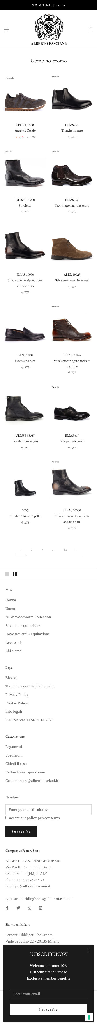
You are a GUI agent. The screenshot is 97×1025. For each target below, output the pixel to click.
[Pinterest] (40, 908)
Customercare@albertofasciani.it (31, 780)
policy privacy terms (43, 818)
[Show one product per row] (7, 574)
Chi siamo (13, 651)
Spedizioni (14, 755)
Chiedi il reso (16, 764)
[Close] (88, 950)
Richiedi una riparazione (25, 772)
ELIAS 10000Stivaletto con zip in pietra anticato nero (72, 516)
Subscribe (48, 1009)
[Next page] (76, 549)
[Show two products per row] (15, 574)
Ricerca (11, 677)
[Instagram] (29, 908)
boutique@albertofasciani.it (27, 886)
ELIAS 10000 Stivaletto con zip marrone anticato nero (25, 280)
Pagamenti (13, 747)
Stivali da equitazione (22, 625)
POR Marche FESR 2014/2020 (29, 720)
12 (65, 550)
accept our (34, 818)
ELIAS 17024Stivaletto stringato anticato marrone (72, 360)
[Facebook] (7, 908)
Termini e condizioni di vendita (30, 686)
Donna (10, 600)
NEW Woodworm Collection (28, 617)
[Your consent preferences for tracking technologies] (89, 1017)
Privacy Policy (17, 694)
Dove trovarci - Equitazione (27, 634)
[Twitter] (18, 908)
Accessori (13, 642)
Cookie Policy (16, 703)
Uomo (10, 609)
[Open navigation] (6, 29)
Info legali (13, 711)
